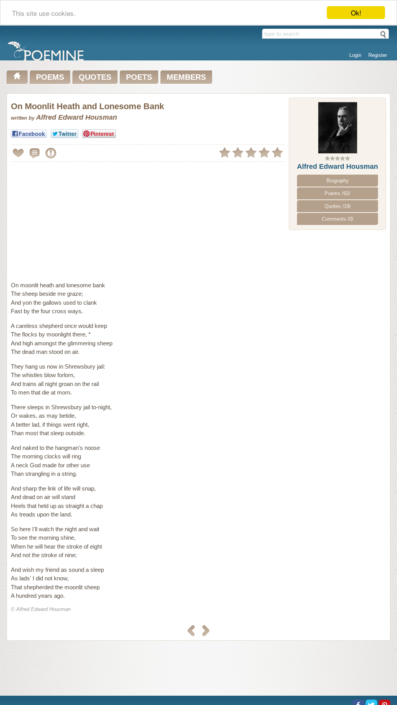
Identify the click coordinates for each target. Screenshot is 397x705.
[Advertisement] (76, 218)
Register (377, 55)
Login (355, 55)
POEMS (50, 77)
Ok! (356, 12)
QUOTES (95, 77)
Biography (337, 181)
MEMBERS (186, 77)
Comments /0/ (338, 219)
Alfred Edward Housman (337, 166)
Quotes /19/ (338, 206)
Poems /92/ (337, 193)
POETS (139, 77)
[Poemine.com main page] (17, 77)
